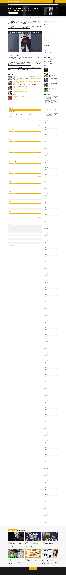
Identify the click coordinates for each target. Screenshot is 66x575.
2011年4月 (46, 456)
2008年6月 (46, 515)
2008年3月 (46, 517)
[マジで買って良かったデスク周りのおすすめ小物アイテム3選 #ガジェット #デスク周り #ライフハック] (46, 70)
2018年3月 (46, 273)
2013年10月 (46, 397)
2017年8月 (46, 289)
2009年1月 (46, 510)
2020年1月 (46, 221)
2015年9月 (46, 343)
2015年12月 (46, 336)
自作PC (46, 50)
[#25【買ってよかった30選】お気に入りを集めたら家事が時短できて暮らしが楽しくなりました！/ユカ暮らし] (10, 83)
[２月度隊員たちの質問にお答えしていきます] (10, 93)
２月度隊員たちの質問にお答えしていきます (20, 91)
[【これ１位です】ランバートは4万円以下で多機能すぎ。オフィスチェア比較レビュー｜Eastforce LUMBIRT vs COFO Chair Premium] (46, 75)
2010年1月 (46, 489)
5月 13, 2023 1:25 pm (12, 183)
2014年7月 (46, 376)
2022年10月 (46, 143)
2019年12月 (46, 223)
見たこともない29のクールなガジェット (19, 96)
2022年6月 (46, 153)
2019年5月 (46, 240)
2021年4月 (46, 186)
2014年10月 (46, 369)
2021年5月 (46, 183)
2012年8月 (46, 430)
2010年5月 (46, 480)
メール (9, 237)
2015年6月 (46, 350)
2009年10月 (46, 494)
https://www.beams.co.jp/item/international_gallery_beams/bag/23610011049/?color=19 (21, 117)
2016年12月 (46, 308)
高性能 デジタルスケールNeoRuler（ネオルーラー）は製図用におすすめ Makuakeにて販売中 (16, 562)
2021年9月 (46, 174)
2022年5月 (46, 155)
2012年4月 (46, 437)
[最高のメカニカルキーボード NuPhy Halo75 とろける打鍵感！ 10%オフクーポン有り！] (10, 78)
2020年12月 (46, 195)
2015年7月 (46, 348)
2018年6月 (46, 266)
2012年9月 (46, 428)
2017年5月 (46, 296)
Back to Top (33, 568)
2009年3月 (46, 508)
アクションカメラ (47, 31)
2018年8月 (46, 261)
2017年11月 (46, 282)
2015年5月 (46, 353)
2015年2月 (46, 360)
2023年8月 (46, 120)
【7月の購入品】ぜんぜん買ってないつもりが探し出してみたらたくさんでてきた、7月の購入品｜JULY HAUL (50, 562)
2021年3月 (46, 188)
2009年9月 (46, 496)
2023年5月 (46, 127)
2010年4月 (46, 482)
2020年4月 (46, 214)
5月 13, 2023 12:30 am (12, 163)
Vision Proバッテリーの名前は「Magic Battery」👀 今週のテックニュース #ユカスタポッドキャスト (33, 545)
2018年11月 (46, 254)
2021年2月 (46, 190)
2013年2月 (46, 416)
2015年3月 (46, 357)
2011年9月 (46, 449)
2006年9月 (46, 522)
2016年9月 (46, 315)
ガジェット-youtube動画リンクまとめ (19, 571)
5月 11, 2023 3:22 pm (12, 141)
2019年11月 (46, 226)
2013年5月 (46, 409)
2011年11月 (46, 447)
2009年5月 (46, 503)
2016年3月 (46, 329)
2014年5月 (46, 381)
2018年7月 (46, 263)
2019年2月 (46, 247)
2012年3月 (46, 440)
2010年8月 (46, 473)
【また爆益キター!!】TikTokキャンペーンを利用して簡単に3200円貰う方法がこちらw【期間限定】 (24, 27)
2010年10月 (46, 468)
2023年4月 (46, 129)
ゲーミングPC (47, 38)
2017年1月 (46, 306)
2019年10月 (46, 228)
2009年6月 (46, 501)
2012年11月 (46, 423)
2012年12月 (46, 421)
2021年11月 (46, 169)
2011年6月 (46, 454)
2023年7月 (46, 122)
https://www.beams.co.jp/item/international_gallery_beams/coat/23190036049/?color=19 (21, 114)
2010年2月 (46, 487)
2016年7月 (46, 320)
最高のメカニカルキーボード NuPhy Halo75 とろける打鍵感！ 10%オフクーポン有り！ (27, 76)
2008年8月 (46, 513)
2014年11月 (46, 367)
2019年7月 (46, 235)
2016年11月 (46, 310)
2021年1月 (46, 193)
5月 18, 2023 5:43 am (12, 193)
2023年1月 (46, 136)
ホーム (46, 43)
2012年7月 (46, 433)
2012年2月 (46, 442)
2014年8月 (46, 374)
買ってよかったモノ (48, 52)
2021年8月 (46, 176)
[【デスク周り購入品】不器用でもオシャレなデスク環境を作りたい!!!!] (46, 85)
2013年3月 (46, 414)
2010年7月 (46, 475)
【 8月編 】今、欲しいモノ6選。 (31, 560)
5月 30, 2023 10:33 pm (12, 213)
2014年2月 (46, 388)
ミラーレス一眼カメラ (48, 45)
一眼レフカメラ (47, 47)
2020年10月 (46, 200)
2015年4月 (46, 355)
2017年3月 (46, 301)
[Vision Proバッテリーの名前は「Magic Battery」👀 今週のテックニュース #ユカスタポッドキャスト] (46, 80)
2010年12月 (46, 463)
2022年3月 (46, 160)
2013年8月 (46, 402)
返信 (39, 125)
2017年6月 (46, 294)
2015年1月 (46, 362)
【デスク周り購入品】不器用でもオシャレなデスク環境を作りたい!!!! (53, 84)
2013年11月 (46, 395)
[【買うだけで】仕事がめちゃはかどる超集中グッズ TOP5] (10, 88)
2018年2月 (46, 275)
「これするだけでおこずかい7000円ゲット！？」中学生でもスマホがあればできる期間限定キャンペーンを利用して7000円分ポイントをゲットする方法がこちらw (24, 22)
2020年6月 (46, 209)
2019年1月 (46, 249)
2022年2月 (46, 162)
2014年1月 (46, 390)
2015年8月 (46, 346)
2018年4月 (46, 270)
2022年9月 (46, 146)
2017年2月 (46, 303)
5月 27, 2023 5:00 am (12, 203)
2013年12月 (46, 393)
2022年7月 (46, 150)
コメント (9, 224)
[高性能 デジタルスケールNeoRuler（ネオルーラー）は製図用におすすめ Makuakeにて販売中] (46, 90)
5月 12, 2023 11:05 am (12, 152)
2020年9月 (46, 202)
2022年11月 (46, 141)
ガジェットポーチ (47, 33)
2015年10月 (46, 341)
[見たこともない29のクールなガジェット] (10, 98)
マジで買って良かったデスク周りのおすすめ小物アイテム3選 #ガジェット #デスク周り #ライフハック (51, 97)
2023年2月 (46, 134)
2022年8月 (46, 148)
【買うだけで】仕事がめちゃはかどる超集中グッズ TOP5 (22, 86)
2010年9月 (46, 470)
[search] (57, 4)
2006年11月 (46, 520)
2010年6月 (46, 477)
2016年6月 (46, 322)
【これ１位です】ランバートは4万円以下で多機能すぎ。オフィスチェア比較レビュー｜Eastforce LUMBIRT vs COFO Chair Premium (53, 75)
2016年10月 (46, 313)
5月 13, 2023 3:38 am (12, 173)
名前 (9, 233)
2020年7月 (46, 207)
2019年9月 (46, 230)
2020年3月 (46, 216)
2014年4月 (46, 383)
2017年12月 (46, 280)
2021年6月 (46, 181)
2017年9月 (46, 287)
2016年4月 (46, 327)
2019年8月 (46, 233)
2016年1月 (46, 334)
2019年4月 (46, 242)
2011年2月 (46, 461)
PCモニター (46, 26)
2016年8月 (46, 317)
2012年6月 (46, 435)
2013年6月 (46, 407)
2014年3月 (46, 386)
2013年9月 (46, 400)
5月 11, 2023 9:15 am (12, 131)
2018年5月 (46, 268)
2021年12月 (46, 167)
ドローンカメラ (47, 40)
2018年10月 (46, 256)
